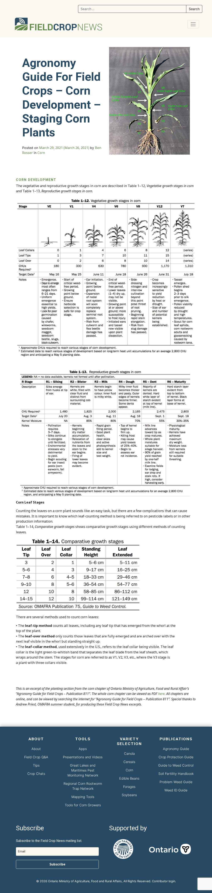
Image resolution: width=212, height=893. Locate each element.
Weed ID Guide (175, 790)
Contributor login (163, 881)
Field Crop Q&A (36, 757)
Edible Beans (129, 778)
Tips (36, 765)
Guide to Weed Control (176, 765)
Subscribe (57, 864)
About (36, 749)
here (161, 693)
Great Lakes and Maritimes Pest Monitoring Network (82, 770)
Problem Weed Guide (176, 782)
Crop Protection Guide (176, 757)
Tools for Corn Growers (83, 805)
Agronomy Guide (176, 749)
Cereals (129, 762)
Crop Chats (36, 774)
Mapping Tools (82, 797)
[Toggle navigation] (193, 24)
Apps (83, 749)
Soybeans (129, 795)
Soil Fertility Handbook (176, 774)
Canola (129, 753)
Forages (129, 787)
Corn (41, 152)
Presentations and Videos (82, 757)
